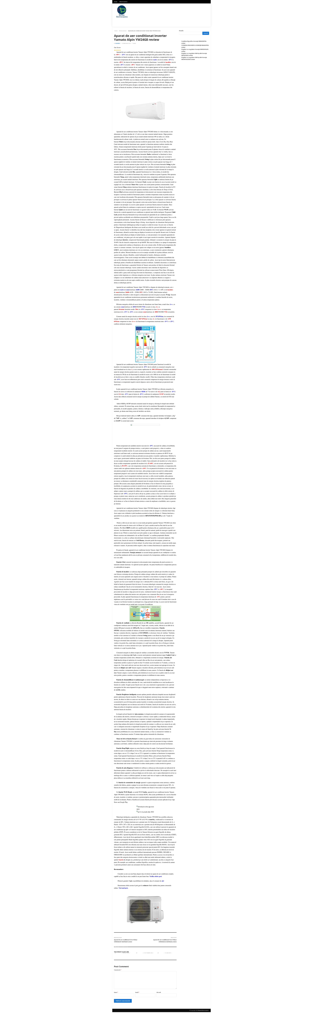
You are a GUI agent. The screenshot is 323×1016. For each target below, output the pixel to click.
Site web (159, 992)
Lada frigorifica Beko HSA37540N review (143, 950)
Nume (116, 992)
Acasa (115, 1)
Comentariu (117, 970)
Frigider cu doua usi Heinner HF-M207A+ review (121, 949)
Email (137, 992)
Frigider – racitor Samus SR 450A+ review (167, 950)
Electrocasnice (123, 1)
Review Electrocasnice (203, 1010)
